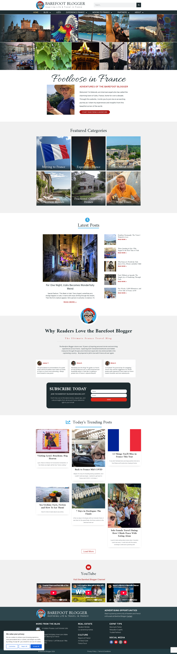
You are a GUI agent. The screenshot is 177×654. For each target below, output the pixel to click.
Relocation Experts (116, 630)
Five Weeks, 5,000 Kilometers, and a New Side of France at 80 (129, 289)
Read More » (70, 302)
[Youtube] (88, 567)
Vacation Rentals (84, 627)
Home (35, 12)
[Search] (138, 5)
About (138, 12)
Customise (12, 646)
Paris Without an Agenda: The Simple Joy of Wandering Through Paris (129, 277)
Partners (122, 12)
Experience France (75, 12)
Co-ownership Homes (85, 630)
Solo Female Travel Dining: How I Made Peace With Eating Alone (124, 533)
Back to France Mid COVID (88, 470)
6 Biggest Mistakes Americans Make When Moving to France (55, 636)
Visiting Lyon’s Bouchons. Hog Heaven (52, 457)
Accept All (36, 646)
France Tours (82, 643)
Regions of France (84, 638)
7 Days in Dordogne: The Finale (88, 512)
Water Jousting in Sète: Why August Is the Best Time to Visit (128, 249)
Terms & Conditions (104, 651)
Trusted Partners (115, 632)
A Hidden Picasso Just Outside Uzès (55, 628)
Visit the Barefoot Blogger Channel (89, 579)
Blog (46, 12)
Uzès (58, 12)
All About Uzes (83, 641)
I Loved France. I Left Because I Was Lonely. (54, 642)
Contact (129, 616)
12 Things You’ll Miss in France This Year (124, 455)
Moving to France (101, 12)
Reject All (24, 646)
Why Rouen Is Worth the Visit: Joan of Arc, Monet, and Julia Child (129, 263)
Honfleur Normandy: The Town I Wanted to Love (129, 236)
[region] (24, 640)
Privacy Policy (91, 651)
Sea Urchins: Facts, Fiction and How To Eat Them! (52, 506)
